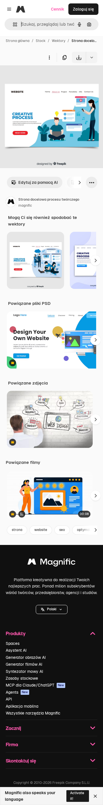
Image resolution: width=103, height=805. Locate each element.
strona (17, 530)
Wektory (58, 41)
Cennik (57, 9)
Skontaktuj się (21, 761)
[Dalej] (79, 182)
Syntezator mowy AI (24, 671)
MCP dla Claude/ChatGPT (35, 685)
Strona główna (17, 41)
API (9, 699)
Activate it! (77, 796)
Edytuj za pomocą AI (38, 182)
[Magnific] (51, 563)
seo (62, 530)
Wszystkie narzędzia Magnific (33, 713)
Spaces (12, 643)
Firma (12, 744)
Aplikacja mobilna (22, 706)
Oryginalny (39, 76)
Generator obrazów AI (26, 657)
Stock (40, 41)
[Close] (95, 796)
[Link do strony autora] (11, 203)
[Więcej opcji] (49, 57)
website (40, 530)
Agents (17, 692)
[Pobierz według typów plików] (91, 57)
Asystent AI (16, 650)
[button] (52, 609)
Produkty (15, 633)
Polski (51, 609)
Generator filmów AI (24, 664)
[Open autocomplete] (13, 24)
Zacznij (13, 728)
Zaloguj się (83, 9)
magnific (25, 205)
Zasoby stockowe (22, 678)
